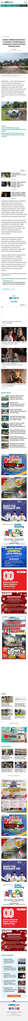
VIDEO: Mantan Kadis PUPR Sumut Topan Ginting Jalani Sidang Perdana (6, 718)
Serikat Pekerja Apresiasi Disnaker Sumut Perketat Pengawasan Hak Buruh (9, 961)
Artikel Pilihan (6, 746)
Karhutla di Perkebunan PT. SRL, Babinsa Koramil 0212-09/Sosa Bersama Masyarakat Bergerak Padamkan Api (10, 975)
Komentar (14, 301)
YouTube (19, 1010)
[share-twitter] (13, 298)
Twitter (16, 1010)
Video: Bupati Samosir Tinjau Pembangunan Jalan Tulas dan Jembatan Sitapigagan (20, 705)
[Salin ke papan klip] (18, 298)
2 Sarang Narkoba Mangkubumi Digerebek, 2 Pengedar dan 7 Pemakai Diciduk (7, 757)
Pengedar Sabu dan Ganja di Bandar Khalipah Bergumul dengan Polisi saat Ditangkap (20, 770)
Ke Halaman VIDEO (13, 723)
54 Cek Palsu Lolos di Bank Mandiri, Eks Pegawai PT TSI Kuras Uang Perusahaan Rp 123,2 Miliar (14, 283)
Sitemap (20, 1012)
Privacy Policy (14, 1013)
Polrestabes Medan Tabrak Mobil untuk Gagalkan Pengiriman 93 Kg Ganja (7, 770)
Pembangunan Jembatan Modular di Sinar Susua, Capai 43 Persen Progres (10, 968)
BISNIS (24, 5)
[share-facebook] (10, 298)
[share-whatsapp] (15, 298)
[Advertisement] (14, 22)
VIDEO (3, 694)
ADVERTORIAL (17, 5)
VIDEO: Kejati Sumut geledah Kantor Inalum (20, 717)
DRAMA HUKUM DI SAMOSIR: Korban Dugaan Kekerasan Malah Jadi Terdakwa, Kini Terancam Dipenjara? (7, 705)
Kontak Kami (14, 1012)
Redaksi (8, 1012)
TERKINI (8, 5)
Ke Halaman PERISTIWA (13, 775)
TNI (13, 289)
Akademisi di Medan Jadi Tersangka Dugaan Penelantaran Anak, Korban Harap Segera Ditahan (10, 982)
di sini (8, 275)
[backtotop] (14, 1001)
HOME (3, 5)
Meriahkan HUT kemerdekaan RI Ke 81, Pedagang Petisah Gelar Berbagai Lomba (10, 989)
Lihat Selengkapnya (13, 995)
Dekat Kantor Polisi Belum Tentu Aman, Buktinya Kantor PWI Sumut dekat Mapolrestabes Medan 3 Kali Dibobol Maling (21, 757)
